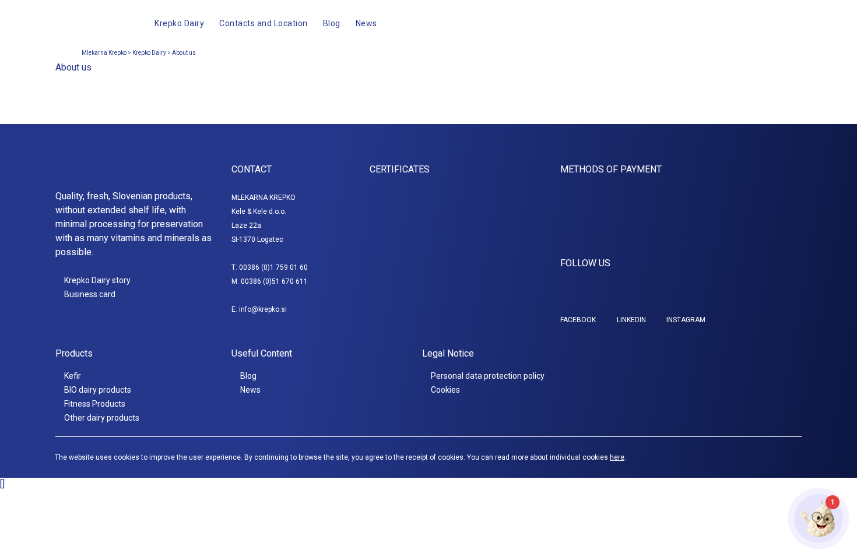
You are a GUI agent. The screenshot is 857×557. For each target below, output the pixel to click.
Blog (248, 375)
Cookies (445, 389)
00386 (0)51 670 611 (274, 281)
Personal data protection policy (488, 375)
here (617, 457)
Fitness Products (94, 403)
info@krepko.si (263, 309)
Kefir (72, 375)
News (250, 389)
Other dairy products (101, 417)
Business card (89, 294)
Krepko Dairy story (97, 280)
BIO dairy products (97, 389)
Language (752, 23)
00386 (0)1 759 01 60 (273, 267)
